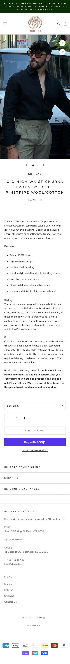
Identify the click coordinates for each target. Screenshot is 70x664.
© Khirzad (35, 625)
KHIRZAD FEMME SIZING (22, 467)
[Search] (58, 23)
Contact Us (10, 602)
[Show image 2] (37, 165)
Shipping (11, 478)
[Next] (43, 165)
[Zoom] (62, 43)
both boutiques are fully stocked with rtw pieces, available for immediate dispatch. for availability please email (35, 6)
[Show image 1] (33, 165)
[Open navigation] (5, 23)
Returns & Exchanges (22, 489)
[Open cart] (65, 24)
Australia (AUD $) (33, 618)
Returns (8, 590)
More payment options (35, 450)
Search (8, 584)
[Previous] (26, 165)
